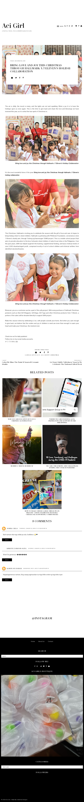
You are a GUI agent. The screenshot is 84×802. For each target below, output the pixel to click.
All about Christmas (50, 355)
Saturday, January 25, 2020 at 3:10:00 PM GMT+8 (41, 548)
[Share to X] (16, 78)
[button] (59, 26)
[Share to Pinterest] (23, 78)
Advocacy (35, 355)
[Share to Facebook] (19, 78)
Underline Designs (22, 799)
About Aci (41, 641)
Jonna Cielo (12, 528)
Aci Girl (13, 25)
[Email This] (12, 78)
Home (33, 641)
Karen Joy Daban (14, 568)
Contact (50, 641)
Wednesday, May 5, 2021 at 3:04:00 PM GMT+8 (36, 568)
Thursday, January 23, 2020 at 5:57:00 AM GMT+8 (33, 528)
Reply (7, 539)
